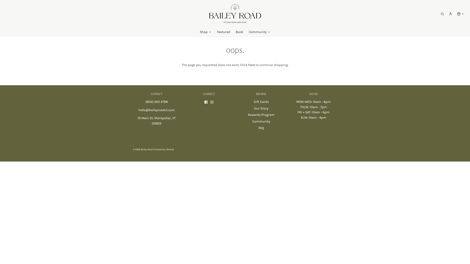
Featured (223, 32)
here (251, 65)
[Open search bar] (442, 14)
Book (239, 32)
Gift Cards (261, 102)
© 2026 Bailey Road (143, 149)
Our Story (261, 108)
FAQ (261, 128)
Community (261, 121)
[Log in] (450, 13)
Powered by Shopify (164, 149)
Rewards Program (261, 115)
